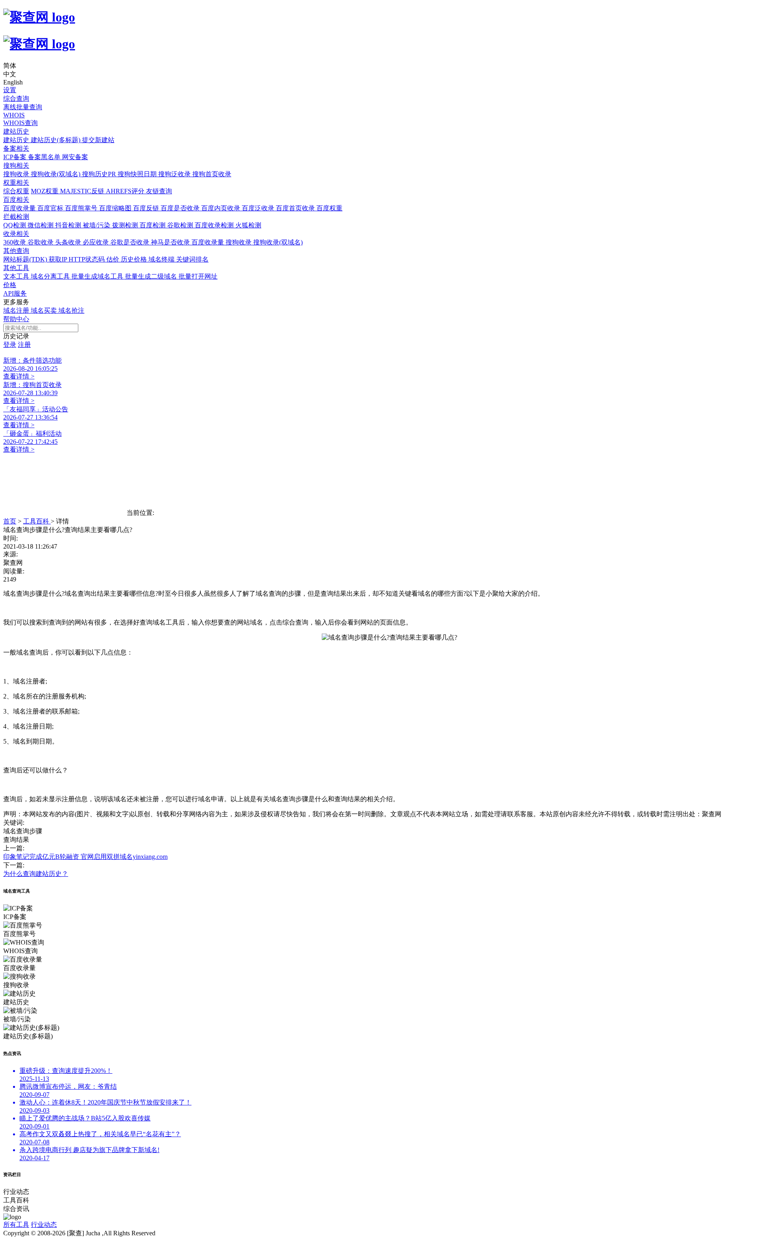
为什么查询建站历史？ (35, 873)
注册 (24, 344)
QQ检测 (15, 225)
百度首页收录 (296, 208)
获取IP (59, 259)
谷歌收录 (41, 242)
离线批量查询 (22, 107)
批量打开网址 (198, 276)
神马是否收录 (171, 242)
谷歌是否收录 (130, 242)
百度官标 (51, 208)
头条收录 (69, 242)
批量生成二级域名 (152, 276)
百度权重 (329, 208)
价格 (9, 284)
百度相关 (16, 199)
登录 (9, 344)
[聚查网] (389, 31)
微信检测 (41, 225)
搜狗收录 (17, 174)
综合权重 (16, 191)
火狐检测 (248, 225)
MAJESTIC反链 (83, 191)
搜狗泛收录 (175, 174)
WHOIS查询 (20, 122)
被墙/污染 (97, 225)
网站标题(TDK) (26, 259)
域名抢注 (71, 310)
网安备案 (75, 157)
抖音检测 (69, 225)
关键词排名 (192, 259)
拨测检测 (126, 225)
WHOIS (14, 115)
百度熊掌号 (82, 208)
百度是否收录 (181, 208)
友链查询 (159, 191)
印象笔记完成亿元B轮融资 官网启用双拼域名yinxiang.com (85, 856)
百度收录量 (20, 208)
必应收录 (96, 242)
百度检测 (153, 225)
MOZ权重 (45, 191)
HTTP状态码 (87, 259)
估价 (113, 259)
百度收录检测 (215, 225)
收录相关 (16, 233)
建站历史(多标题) (56, 139)
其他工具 (16, 267)
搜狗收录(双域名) (56, 174)
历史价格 (134, 259)
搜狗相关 (16, 165)
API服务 (15, 293)
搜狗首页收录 (211, 174)
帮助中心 (16, 319)
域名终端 (162, 259)
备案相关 (16, 148)
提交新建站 (98, 139)
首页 (9, 521)
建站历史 (16, 131)
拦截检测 (16, 216)
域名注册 (17, 310)
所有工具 (16, 1224)
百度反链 (147, 208)
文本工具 (17, 276)
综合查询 (16, 98)
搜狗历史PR (100, 174)
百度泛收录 (259, 208)
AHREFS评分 (126, 191)
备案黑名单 (45, 157)
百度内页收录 (221, 208)
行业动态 (44, 1224)
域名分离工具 (51, 276)
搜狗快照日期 (138, 174)
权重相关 (16, 182)
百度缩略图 (116, 208)
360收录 (15, 242)
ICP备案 (15, 157)
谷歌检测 (181, 225)
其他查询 (16, 250)
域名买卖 (44, 310)
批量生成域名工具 (98, 276)
